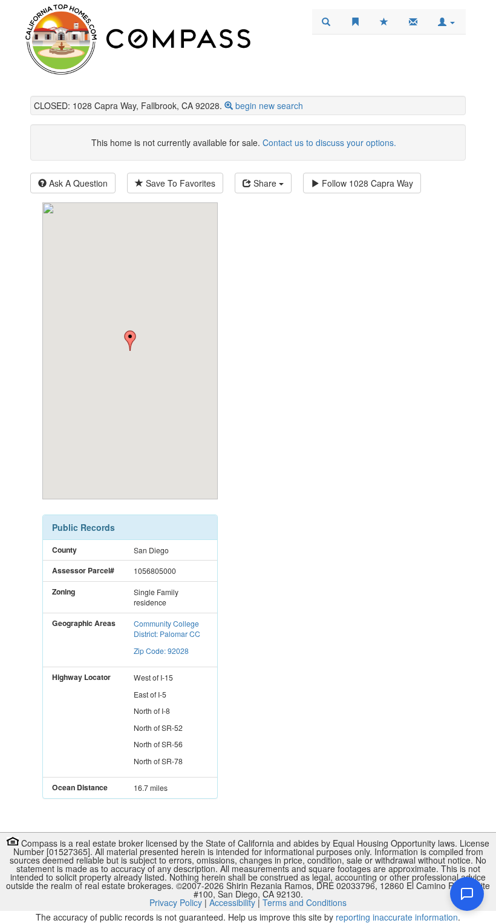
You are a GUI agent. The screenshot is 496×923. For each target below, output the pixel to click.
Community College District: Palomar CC (167, 628)
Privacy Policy (175, 902)
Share (265, 183)
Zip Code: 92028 (161, 650)
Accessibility (232, 902)
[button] (446, 22)
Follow (366, 183)
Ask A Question (77, 183)
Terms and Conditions (305, 902)
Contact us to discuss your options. (329, 142)
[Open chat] (467, 894)
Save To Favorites (179, 183)
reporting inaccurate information (397, 917)
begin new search (269, 105)
